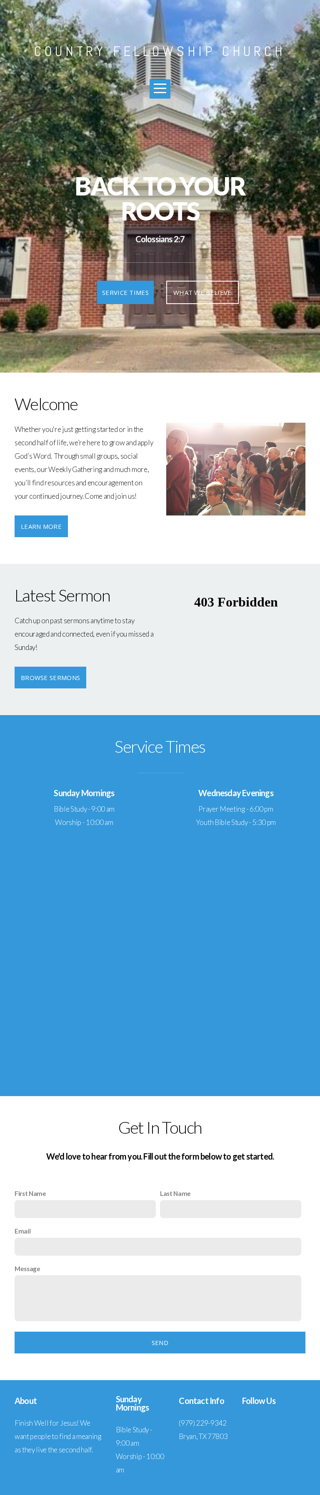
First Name (30, 1193)
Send (160, 1342)
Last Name (175, 1193)
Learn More (41, 526)
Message (27, 1268)
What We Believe (202, 292)
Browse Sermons (50, 677)
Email (22, 1231)
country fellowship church (160, 51)
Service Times (125, 292)
